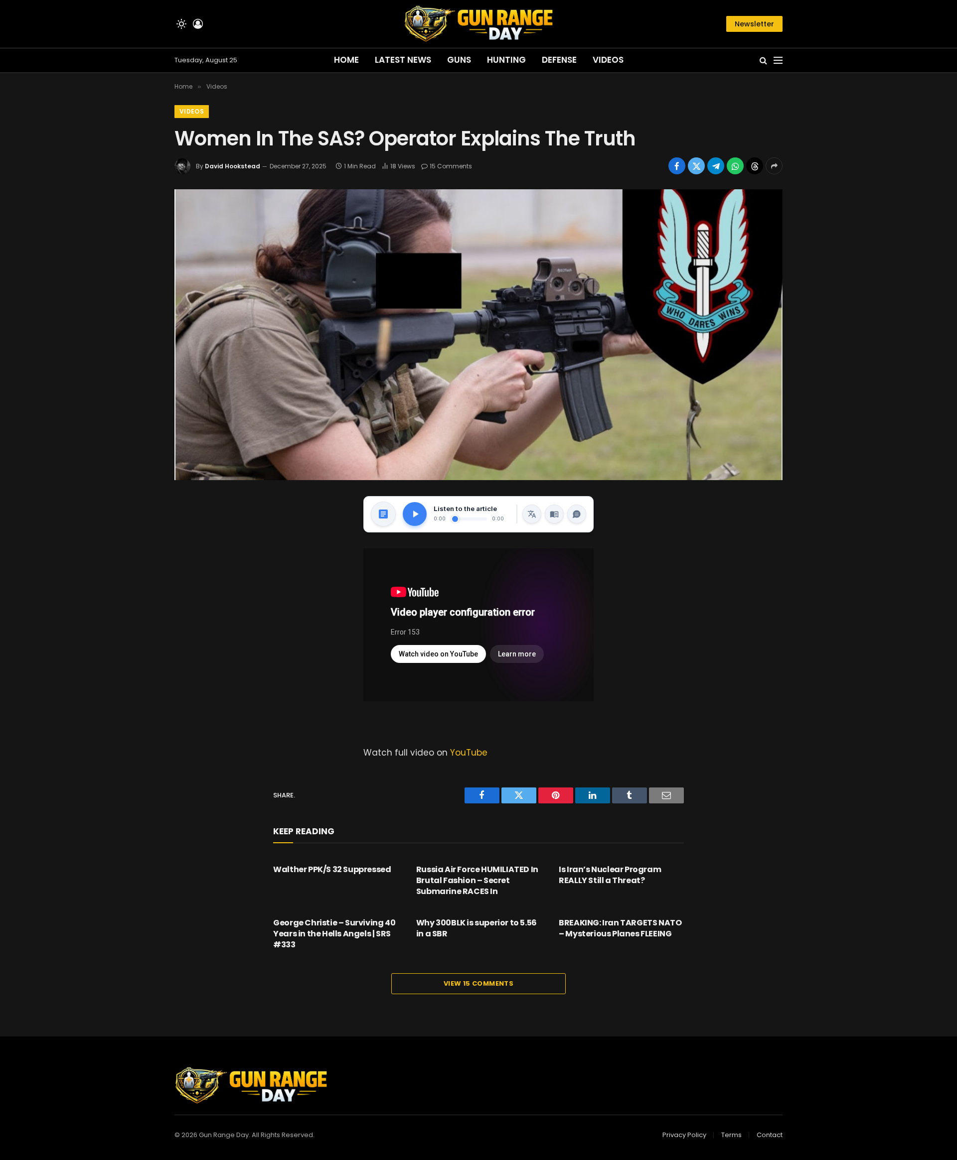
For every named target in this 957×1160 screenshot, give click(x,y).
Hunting (506, 60)
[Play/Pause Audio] (415, 514)
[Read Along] (554, 514)
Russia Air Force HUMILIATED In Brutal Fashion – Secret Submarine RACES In (477, 880)
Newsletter (754, 24)
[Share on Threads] (754, 165)
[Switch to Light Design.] (181, 24)
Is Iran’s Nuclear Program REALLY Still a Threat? (610, 875)
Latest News (403, 60)
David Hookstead (232, 166)
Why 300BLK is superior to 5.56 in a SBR (476, 928)
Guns (459, 60)
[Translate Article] (531, 514)
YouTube (468, 753)
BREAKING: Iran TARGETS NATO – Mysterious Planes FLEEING (620, 928)
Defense (559, 60)
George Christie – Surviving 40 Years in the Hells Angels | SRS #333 (334, 933)
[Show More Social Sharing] (774, 165)
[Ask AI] (576, 514)
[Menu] (778, 60)
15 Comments (451, 166)
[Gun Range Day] (478, 24)
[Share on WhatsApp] (735, 165)
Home (346, 60)
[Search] (763, 60)
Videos (608, 60)
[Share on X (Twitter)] (696, 165)
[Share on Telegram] (715, 165)
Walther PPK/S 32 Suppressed (332, 869)
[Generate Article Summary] (383, 514)
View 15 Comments (478, 983)
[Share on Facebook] (676, 165)
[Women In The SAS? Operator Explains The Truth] (478, 334)
